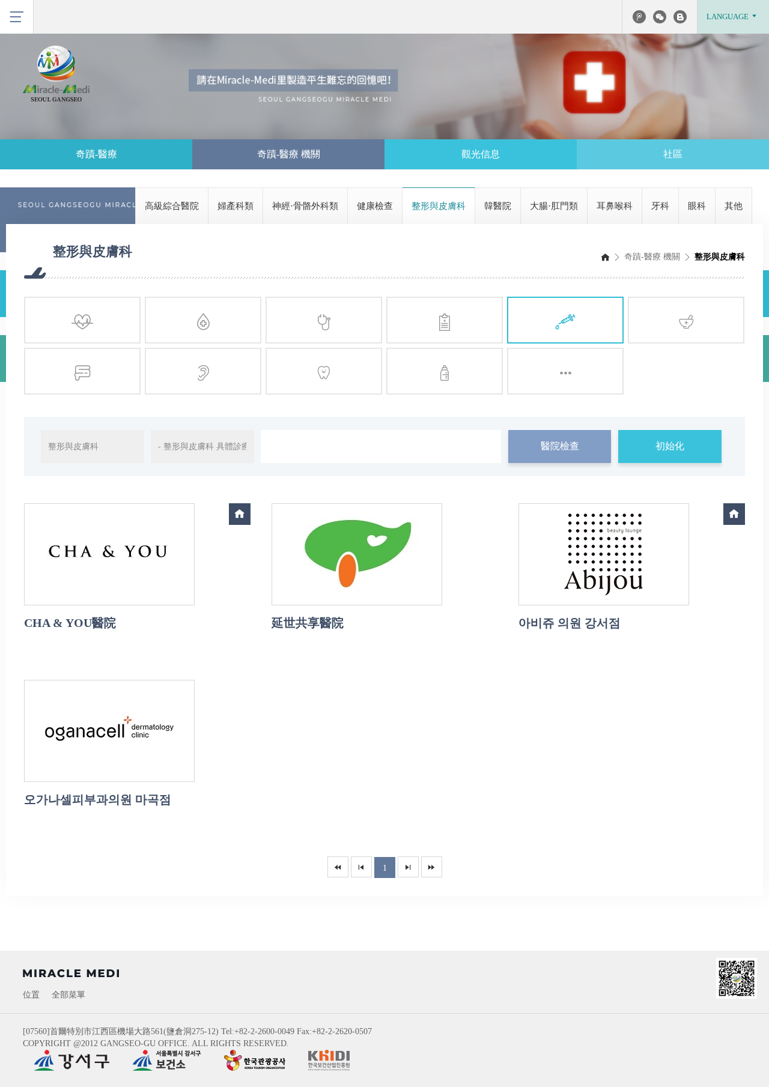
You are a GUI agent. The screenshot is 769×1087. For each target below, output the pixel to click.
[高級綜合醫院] (82, 320)
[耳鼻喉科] (203, 371)
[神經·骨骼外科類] (324, 320)
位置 (31, 994)
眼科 (697, 206)
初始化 (669, 446)
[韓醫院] (686, 320)
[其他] (565, 371)
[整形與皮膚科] (565, 320)
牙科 (660, 206)
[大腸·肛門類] (82, 371)
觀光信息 (480, 154)
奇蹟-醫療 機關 (288, 154)
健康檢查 (375, 206)
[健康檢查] (444, 320)
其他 (734, 206)
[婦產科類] (203, 320)
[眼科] (444, 371)
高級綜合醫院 (172, 206)
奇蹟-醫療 (96, 154)
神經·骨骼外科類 (305, 206)
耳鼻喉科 (615, 206)
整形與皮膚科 (439, 206)
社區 (672, 154)
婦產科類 (235, 206)
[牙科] (324, 371)
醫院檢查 (560, 446)
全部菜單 (68, 994)
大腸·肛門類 (554, 206)
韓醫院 (497, 206)
